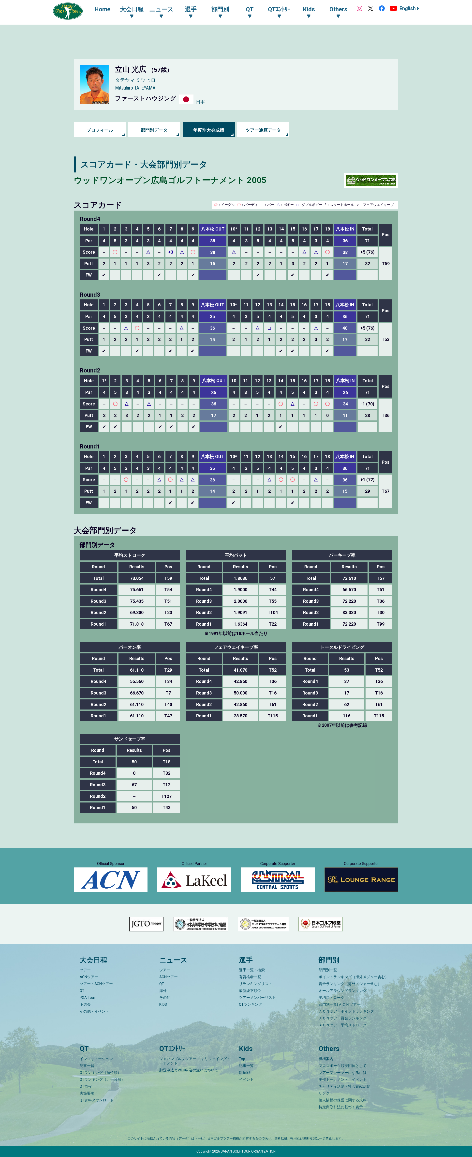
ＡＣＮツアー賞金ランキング (343, 1018)
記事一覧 (87, 1066)
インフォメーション (96, 1059)
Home (102, 9)
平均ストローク (331, 997)
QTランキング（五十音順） (102, 1079)
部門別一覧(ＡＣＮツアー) (340, 1004)
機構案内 (326, 1059)
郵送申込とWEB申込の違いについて (188, 1070)
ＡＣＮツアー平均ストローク (343, 1025)
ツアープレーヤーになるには (343, 1072)
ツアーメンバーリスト (257, 997)
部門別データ (154, 130)
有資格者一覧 (250, 977)
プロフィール (100, 130)
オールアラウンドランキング (343, 990)
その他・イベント (94, 1011)
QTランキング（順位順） (100, 1072)
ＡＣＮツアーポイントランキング (346, 1011)
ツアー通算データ (263, 130)
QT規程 (86, 1086)
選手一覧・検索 (252, 970)
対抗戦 (244, 1072)
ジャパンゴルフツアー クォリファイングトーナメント (194, 1061)
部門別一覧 (328, 970)
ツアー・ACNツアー (96, 984)
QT (82, 990)
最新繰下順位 (250, 990)
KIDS (163, 1004)
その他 (164, 997)
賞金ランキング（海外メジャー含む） (350, 984)
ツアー (85, 970)
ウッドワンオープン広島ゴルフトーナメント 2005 (170, 180)
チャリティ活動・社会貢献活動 (344, 1086)
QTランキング (250, 1004)
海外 (163, 990)
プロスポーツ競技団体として (343, 1066)
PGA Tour (87, 997)
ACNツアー (89, 977)
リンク (324, 1093)
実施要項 (87, 1093)
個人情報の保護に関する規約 (343, 1100)
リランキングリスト (255, 984)
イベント (246, 1079)
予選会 (85, 1004)
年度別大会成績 (208, 130)
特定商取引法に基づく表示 (341, 1107)
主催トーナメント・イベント (343, 1079)
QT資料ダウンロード (97, 1100)
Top (242, 1059)
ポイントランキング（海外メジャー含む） (354, 977)
